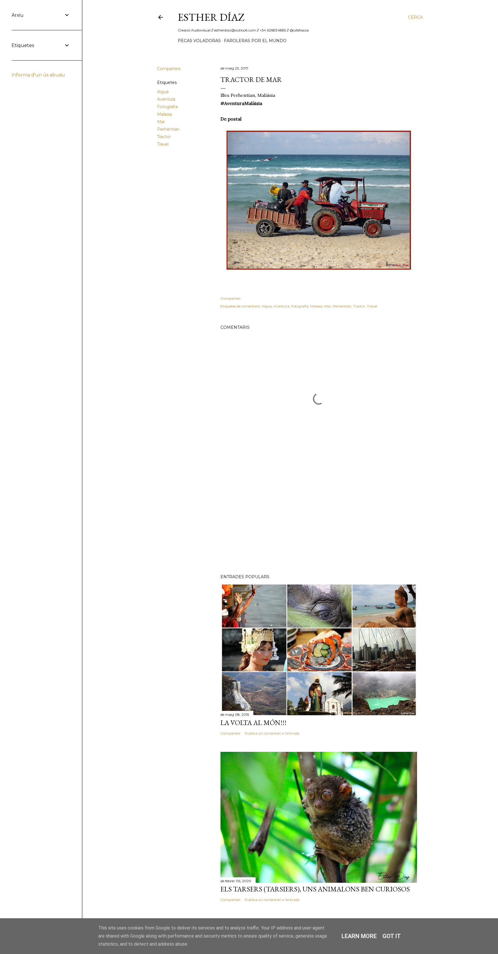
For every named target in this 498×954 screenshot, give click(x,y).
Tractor (164, 136)
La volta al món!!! (253, 722)
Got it (391, 936)
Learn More (359, 936)
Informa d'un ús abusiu (38, 75)
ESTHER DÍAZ (211, 17)
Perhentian (168, 129)
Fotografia (167, 106)
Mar (161, 121)
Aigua (163, 91)
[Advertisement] (318, 519)
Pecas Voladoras (199, 40)
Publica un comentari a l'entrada (272, 733)
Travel (163, 144)
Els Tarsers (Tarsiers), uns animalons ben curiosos (315, 888)
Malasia (164, 114)
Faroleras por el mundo (255, 40)
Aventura (166, 99)
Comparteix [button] (168, 68)
